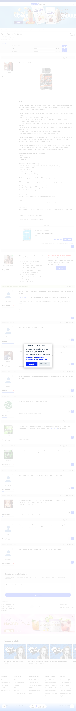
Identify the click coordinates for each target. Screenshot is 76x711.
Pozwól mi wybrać (42, 359)
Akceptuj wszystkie (31, 363)
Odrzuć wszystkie (44, 363)
